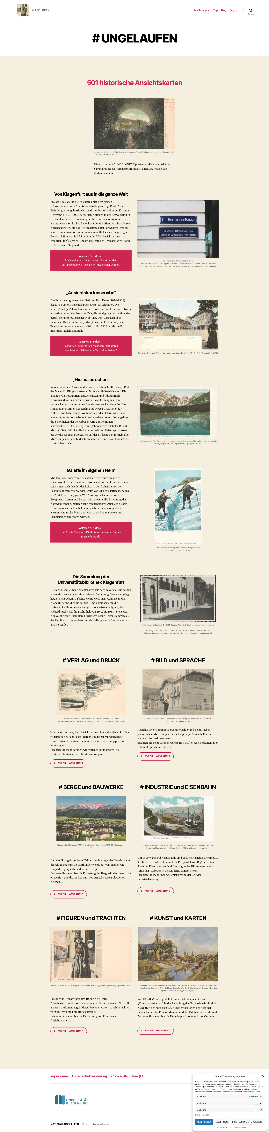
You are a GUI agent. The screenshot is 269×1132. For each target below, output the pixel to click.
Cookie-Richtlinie (220, 1127)
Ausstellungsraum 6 (155, 1030)
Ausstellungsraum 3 (68, 894)
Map (215, 10)
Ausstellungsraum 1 (68, 763)
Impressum (59, 1076)
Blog (223, 10)
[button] (263, 1076)
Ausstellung (200, 10)
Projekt (234, 10)
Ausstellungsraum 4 (155, 891)
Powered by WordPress (95, 1124)
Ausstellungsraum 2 (155, 756)
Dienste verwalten (202, 1115)
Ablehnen (222, 1122)
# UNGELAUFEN (69, 1124)
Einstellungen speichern (247, 1122)
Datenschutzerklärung (237, 1127)
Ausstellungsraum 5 (68, 1031)
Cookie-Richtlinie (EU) (128, 1076)
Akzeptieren (204, 1122)
